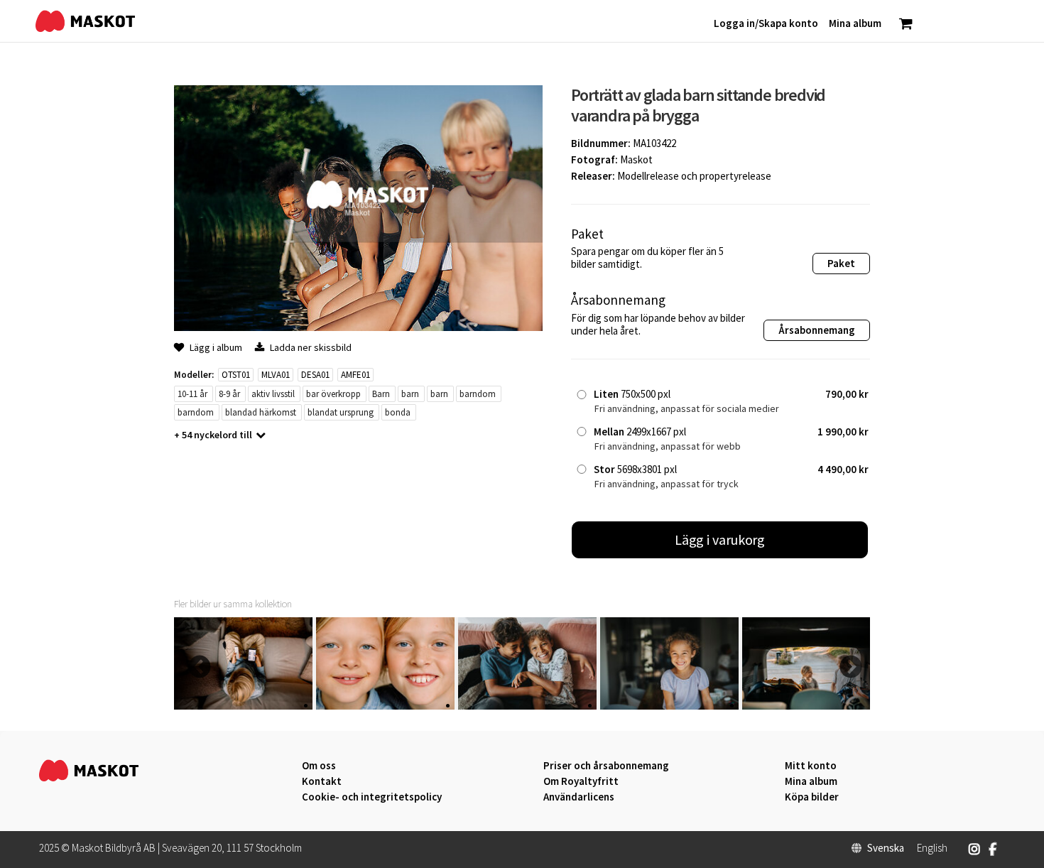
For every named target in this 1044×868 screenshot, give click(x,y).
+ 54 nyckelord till (213, 434)
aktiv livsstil (273, 394)
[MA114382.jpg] (385, 705)
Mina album (811, 781)
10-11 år (192, 394)
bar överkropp (333, 394)
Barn (381, 394)
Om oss (319, 765)
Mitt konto (811, 765)
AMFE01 (355, 375)
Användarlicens (578, 797)
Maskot (636, 159)
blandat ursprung (341, 412)
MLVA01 (275, 375)
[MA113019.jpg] (669, 705)
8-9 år (229, 394)
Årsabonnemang (816, 330)
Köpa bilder (812, 797)
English (932, 848)
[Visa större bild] (358, 327)
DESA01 (315, 375)
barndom (478, 394)
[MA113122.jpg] (527, 705)
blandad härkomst (260, 412)
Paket (841, 263)
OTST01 (236, 375)
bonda (397, 412)
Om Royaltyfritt (581, 781)
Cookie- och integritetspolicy (372, 796)
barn (410, 394)
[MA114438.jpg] (243, 705)
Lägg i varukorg (720, 539)
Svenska (885, 848)
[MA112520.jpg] (811, 705)
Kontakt (322, 781)
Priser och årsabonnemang (606, 765)
